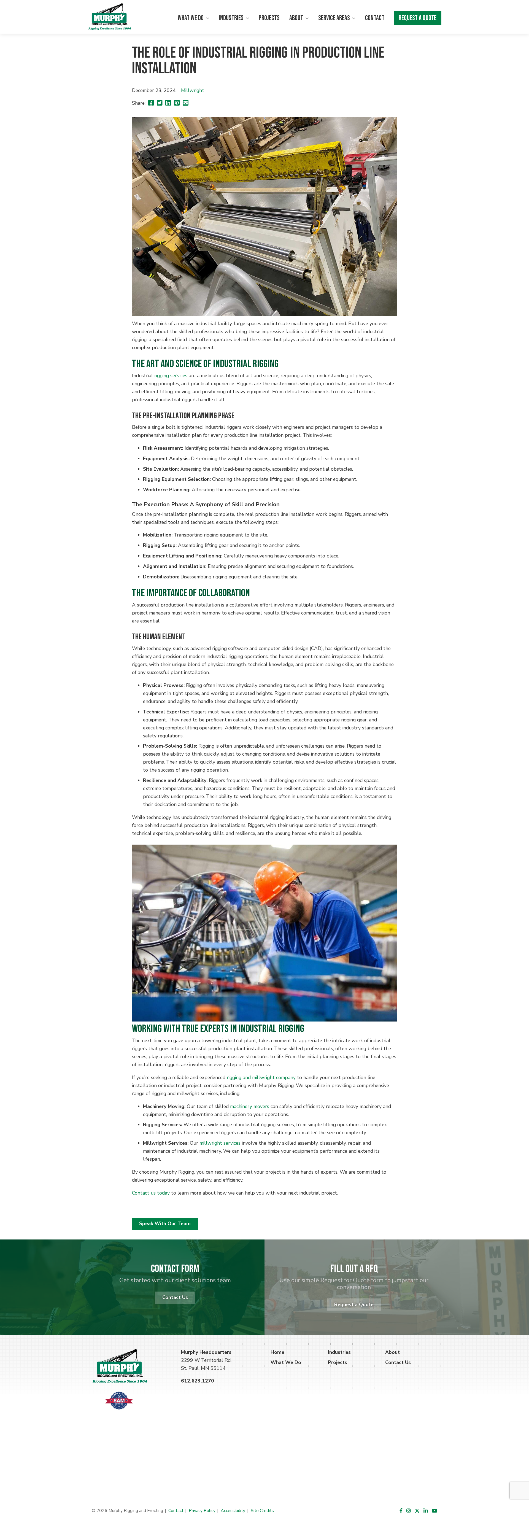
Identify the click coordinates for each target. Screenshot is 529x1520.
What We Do (191, 18)
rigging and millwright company (261, 1077)
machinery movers (249, 1106)
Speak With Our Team (165, 1223)
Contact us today (151, 1193)
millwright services (220, 1143)
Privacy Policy (202, 1511)
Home (277, 1352)
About (296, 18)
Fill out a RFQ (354, 1269)
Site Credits (262, 1511)
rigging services (170, 375)
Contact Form (175, 1269)
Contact (374, 18)
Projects (269, 18)
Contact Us (175, 1297)
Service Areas (334, 18)
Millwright (192, 90)
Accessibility (233, 1511)
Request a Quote (417, 18)
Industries (231, 18)
